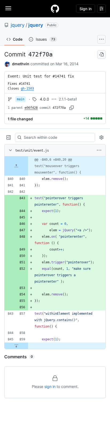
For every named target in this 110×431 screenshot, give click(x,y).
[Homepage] (55, 8)
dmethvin (20, 63)
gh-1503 (27, 88)
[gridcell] (55, 166)
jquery (18, 25)
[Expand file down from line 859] (16, 346)
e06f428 (31, 108)
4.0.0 (44, 99)
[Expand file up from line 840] (16, 166)
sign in (50, 386)
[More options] (99, 150)
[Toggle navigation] (8, 8)
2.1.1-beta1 (68, 99)
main (20, 99)
